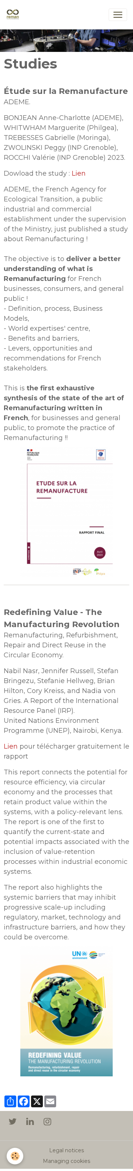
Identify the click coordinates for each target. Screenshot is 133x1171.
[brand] (14, 14)
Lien (79, 173)
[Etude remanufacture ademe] (66, 511)
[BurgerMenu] (118, 14)
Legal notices (66, 1150)
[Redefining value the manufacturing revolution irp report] (66, 1011)
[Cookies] (15, 1156)
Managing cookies (66, 1161)
